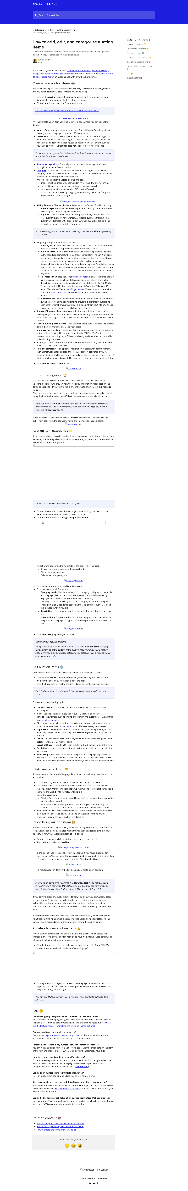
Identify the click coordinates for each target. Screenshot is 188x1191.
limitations (70, 726)
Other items (81, 1066)
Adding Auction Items (66, 30)
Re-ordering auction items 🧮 (138, 62)
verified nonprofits (81, 276)
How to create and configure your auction (56, 1129)
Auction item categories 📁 (137, 48)
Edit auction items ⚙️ (135, 53)
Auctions (50, 30)
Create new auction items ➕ (138, 40)
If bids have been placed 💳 (139, 57)
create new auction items (79, 70)
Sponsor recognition (47, 164)
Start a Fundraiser (88, 1178)
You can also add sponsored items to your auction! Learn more (66, 110)
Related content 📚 (134, 78)
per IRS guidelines (75, 289)
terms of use (100, 1085)
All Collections (38, 30)
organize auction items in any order (62, 1035)
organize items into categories (59, 73)
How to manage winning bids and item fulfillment (60, 1126)
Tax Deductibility (61, 292)
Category (41, 170)
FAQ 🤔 (129, 73)
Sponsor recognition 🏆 (136, 44)
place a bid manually (48, 720)
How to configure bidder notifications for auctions (60, 1123)
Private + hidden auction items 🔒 (139, 67)
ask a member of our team (67, 1088)
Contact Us (103, 1178)
